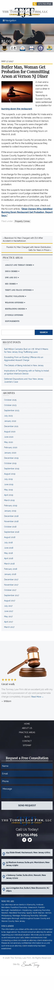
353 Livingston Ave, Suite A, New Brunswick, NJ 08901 (27, 889)
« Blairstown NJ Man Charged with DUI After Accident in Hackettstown (23, 239)
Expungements (12, 321)
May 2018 (8, 553)
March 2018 (9, 564)
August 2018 (9, 537)
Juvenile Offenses (14, 315)
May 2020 (8, 442)
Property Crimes (22, 221)
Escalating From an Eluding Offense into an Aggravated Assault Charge (23, 358)
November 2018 (11, 521)
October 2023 (10, 405)
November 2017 (11, 585)
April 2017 (8, 622)
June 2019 (8, 484)
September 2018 (11, 532)
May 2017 (8, 616)
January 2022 (10, 421)
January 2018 (10, 574)
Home (27, 724)
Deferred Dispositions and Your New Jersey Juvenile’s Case (23, 380)
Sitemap (27, 745)
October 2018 (10, 527)
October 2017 (10, 590)
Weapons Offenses (14, 302)
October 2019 (10, 463)
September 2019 (11, 468)
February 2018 (10, 569)
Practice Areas (27, 732)
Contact (27, 741)
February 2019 (10, 505)
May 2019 (8, 490)
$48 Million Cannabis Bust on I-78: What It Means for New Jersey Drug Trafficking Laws (26, 350)
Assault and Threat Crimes (18, 265)
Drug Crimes (11, 271)
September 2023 (11, 410)
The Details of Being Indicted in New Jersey (24, 365)
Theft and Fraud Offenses (18, 290)
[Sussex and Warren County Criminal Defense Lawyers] (24, 12)
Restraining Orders (15, 309)
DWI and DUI (11, 277)
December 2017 (11, 579)
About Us (27, 728)
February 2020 (10, 447)
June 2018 (8, 548)
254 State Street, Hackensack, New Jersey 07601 (28, 852)
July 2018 (8, 542)
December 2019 (11, 458)
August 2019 (9, 474)
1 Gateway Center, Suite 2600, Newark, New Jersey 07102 (26, 876)
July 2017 (8, 606)
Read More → (37, 697)
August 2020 (10, 432)
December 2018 (11, 516)
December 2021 (11, 426)
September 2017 (11, 595)
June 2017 (8, 611)
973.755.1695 (44, 3)
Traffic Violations (14, 296)
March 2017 (9, 627)
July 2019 (8, 479)
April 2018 (8, 558)
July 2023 (8, 416)
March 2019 (9, 500)
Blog (27, 737)
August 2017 (9, 601)
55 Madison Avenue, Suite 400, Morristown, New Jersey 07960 (28, 863)
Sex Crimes (10, 284)
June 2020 (8, 437)
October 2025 (10, 400)
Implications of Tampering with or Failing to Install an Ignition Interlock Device (26, 372)
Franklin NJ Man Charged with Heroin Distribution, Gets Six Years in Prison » (29, 248)
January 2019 (10, 511)
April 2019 (8, 495)
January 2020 (10, 453)
